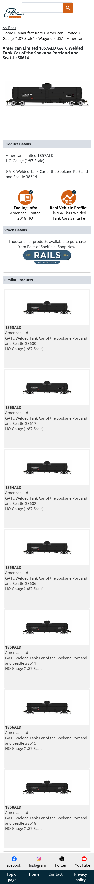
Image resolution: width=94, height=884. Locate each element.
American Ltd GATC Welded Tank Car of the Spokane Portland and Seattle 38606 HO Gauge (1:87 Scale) (46, 578)
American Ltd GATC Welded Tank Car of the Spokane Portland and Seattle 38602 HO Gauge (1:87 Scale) (46, 498)
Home (34, 874)
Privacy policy (80, 877)
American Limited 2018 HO (25, 213)
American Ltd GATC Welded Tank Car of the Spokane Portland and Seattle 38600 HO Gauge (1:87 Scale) (46, 338)
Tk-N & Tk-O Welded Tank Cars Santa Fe (68, 213)
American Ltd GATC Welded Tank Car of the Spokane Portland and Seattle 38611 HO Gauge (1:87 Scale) (46, 658)
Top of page (12, 877)
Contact (55, 874)
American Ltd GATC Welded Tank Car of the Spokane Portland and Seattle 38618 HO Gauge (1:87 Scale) (46, 818)
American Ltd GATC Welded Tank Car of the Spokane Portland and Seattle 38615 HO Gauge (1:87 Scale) (46, 738)
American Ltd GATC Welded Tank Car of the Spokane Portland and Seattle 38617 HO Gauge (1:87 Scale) (46, 418)
